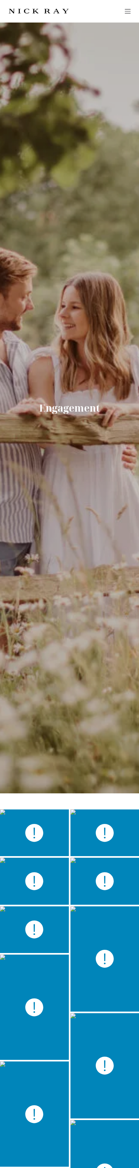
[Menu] (128, 11)
